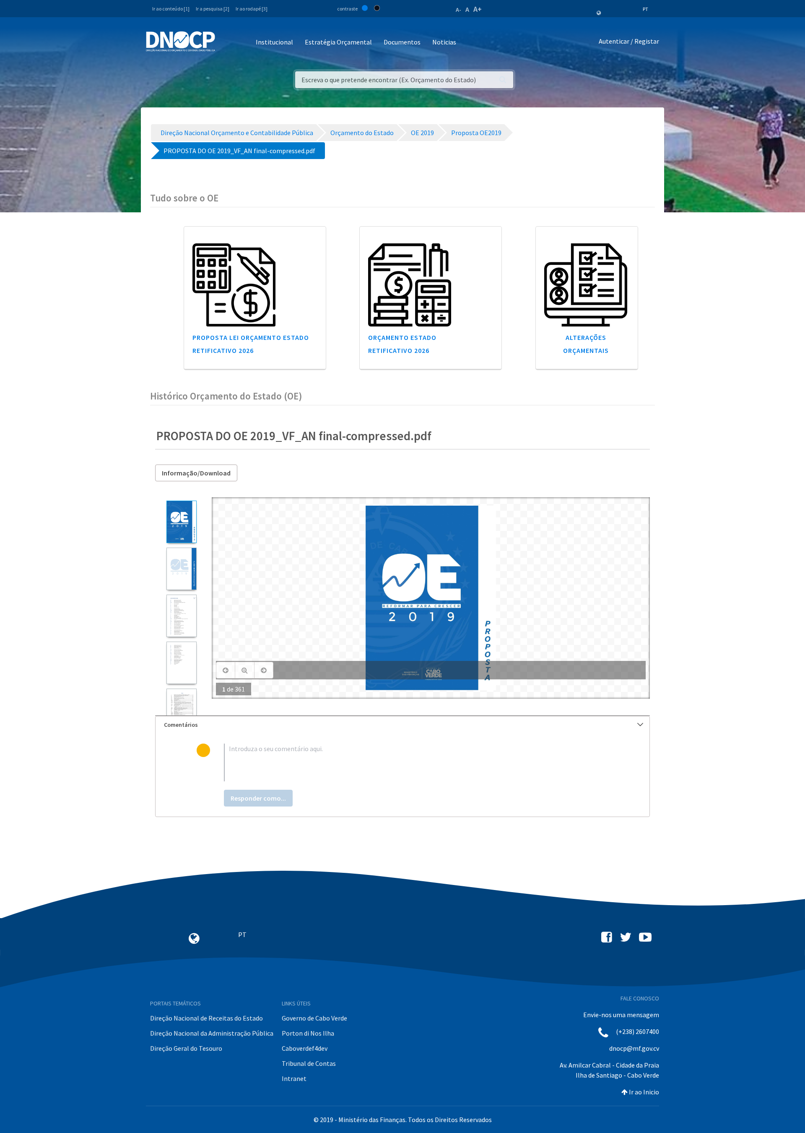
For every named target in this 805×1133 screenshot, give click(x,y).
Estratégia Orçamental (338, 42)
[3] (181, 615)
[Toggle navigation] (226, 43)
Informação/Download (196, 473)
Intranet (294, 1078)
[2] (181, 568)
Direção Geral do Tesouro (186, 1048)
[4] (181, 662)
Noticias (444, 42)
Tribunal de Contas (309, 1063)
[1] (181, 521)
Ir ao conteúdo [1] (171, 8)
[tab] (402, 725)
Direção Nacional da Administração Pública (211, 1033)
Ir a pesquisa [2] (212, 8)
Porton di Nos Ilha (308, 1033)
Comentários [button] (181, 724)
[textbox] (416, 762)
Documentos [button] (402, 42)
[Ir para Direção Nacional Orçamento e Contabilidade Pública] (180, 41)
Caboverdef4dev (304, 1048)
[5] (181, 709)
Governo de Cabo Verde (314, 1018)
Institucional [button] (274, 42)
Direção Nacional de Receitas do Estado (206, 1018)
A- (458, 9)
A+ (477, 9)
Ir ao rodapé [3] (251, 8)
